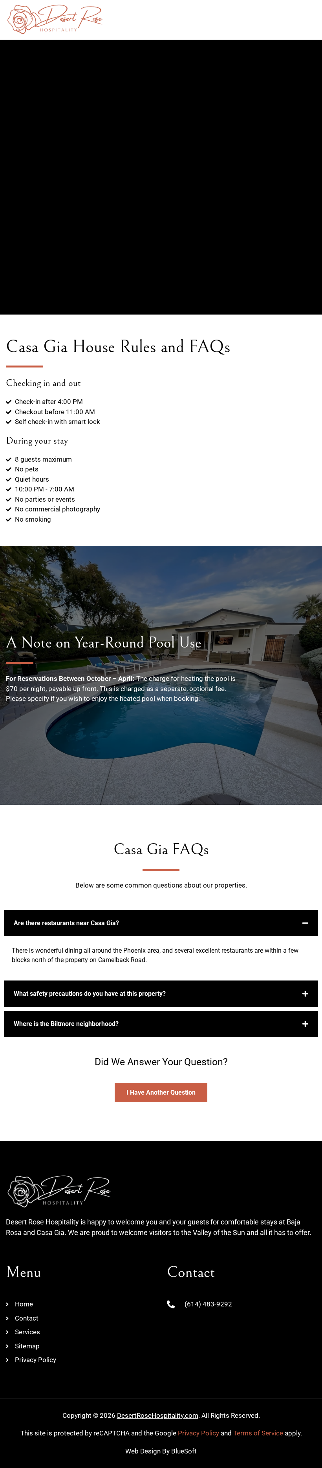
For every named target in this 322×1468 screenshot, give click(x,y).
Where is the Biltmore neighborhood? (66, 1024)
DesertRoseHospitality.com (157, 1415)
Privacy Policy (198, 1433)
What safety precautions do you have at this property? (90, 993)
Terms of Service (258, 1433)
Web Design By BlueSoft (161, 1451)
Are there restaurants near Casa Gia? (66, 923)
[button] (308, 19)
